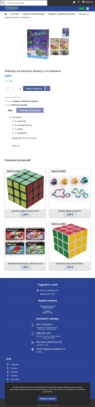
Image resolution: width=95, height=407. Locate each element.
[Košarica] (79, 2)
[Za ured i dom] (11, 8)
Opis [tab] (10, 110)
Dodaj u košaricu (34, 88)
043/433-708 (49, 294)
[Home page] (6, 14)
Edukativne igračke (19, 105)
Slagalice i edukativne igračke (25, 101)
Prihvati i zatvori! (47, 399)
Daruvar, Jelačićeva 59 (49, 290)
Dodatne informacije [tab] (30, 110)
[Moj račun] (74, 2)
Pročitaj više (27, 219)
